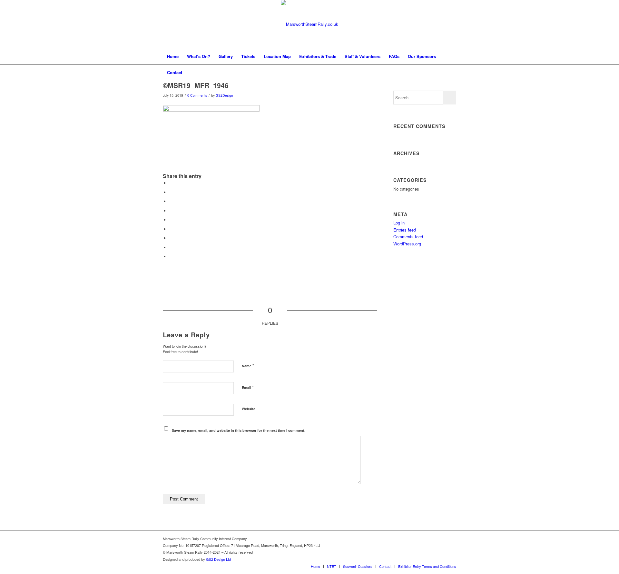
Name (248, 365)
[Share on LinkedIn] (170, 220)
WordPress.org (407, 244)
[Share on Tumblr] (170, 229)
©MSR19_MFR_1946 (196, 85)
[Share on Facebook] (170, 183)
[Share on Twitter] (170, 192)
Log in (399, 223)
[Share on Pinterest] (170, 211)
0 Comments (197, 95)
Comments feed (408, 236)
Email (248, 387)
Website (248, 408)
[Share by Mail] (170, 256)
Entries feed (404, 230)
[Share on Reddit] (170, 247)
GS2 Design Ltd (218, 559)
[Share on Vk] (170, 238)
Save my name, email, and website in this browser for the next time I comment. (238, 430)
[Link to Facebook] (451, 538)
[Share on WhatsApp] (170, 201)
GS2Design (224, 95)
